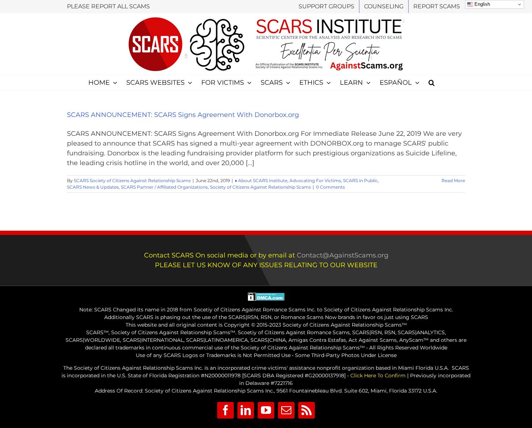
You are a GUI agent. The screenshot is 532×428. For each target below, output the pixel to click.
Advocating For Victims (315, 180)
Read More (453, 180)
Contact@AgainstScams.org (342, 255)
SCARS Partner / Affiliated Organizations (164, 187)
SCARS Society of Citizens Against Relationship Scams (132, 180)
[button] (431, 82)
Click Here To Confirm (378, 375)
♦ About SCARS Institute (261, 180)
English (481, 4)
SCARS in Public (360, 180)
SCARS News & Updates (93, 187)
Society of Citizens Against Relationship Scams (260, 187)
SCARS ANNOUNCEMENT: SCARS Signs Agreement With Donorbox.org (183, 115)
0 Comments (330, 187)
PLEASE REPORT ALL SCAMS (108, 6)
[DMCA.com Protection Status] (266, 296)
